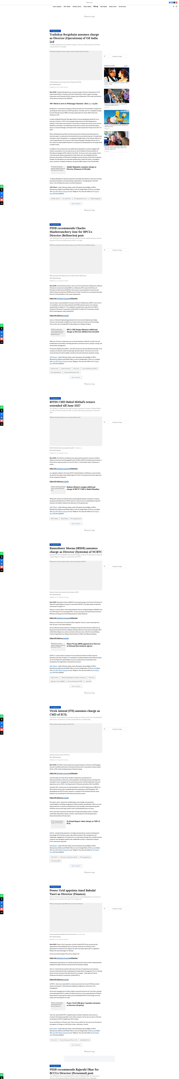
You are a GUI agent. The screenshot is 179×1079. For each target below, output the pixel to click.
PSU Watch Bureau (55, 84)
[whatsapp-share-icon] (2, 187)
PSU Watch (67, 6)
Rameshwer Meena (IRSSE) (58, 681)
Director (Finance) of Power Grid (68, 1040)
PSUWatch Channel (63, 298)
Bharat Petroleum (66, 368)
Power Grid (54, 1040)
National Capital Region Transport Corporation (73, 677)
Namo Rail (88, 681)
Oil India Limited (55, 198)
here (90, 103)
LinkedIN (66, 315)
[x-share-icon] (2, 190)
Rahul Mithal (64, 518)
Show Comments (76, 203)
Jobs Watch (103, 6)
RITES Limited (54, 518)
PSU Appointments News (80, 198)
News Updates (57, 6)
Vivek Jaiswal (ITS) (55, 861)
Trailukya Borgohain (95, 198)
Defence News (77, 6)
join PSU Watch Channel (60, 191)
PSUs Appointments (56, 372)
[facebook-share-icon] (2, 194)
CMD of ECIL (54, 857)
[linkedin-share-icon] (2, 197)
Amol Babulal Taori (85, 1040)
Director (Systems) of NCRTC (75, 681)
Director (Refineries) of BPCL (89, 368)
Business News (55, 368)
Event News (122, 6)
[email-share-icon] (2, 200)
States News (113, 6)
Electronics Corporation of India (68, 857)
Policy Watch (87, 6)
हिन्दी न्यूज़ (95, 6)
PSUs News (76, 368)
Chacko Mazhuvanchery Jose (71, 372)
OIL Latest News (67, 198)
